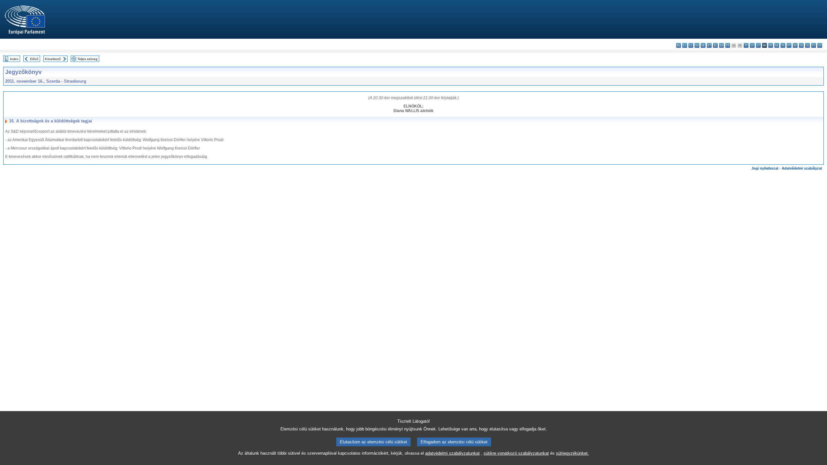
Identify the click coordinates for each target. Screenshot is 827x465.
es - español (684, 45)
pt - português (789, 45)
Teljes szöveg (88, 59)
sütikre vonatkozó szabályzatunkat (516, 453)
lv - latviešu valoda (752, 45)
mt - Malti (770, 45)
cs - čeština (690, 45)
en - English (721, 45)
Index (14, 59)
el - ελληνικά (715, 45)
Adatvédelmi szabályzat (802, 168)
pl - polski (782, 45)
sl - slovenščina (807, 45)
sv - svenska (819, 45)
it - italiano (746, 45)
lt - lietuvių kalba (758, 45)
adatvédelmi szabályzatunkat (452, 453)
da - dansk (697, 45)
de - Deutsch (703, 45)
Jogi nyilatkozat (765, 168)
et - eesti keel (709, 45)
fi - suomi (813, 45)
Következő (53, 59)
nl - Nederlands (776, 45)
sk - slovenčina (801, 45)
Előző (34, 59)
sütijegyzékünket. (572, 453)
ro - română (795, 45)
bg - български (678, 45)
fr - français (727, 45)
